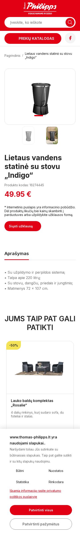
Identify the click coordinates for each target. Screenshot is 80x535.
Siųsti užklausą (21, 226)
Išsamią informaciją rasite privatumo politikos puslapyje (35, 494)
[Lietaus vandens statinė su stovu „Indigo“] (28, 135)
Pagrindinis (12, 55)
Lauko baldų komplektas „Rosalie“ (32, 402)
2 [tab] (45, 115)
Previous (14, 102)
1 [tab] (38, 115)
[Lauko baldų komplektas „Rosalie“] (40, 367)
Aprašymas (16, 253)
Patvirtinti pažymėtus (40, 524)
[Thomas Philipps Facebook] (70, 42)
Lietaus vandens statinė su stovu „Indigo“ (48, 55)
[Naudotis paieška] (70, 22)
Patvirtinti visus (41, 510)
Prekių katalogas (36, 38)
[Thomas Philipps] (40, 9)
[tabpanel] (40, 97)
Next (66, 102)
